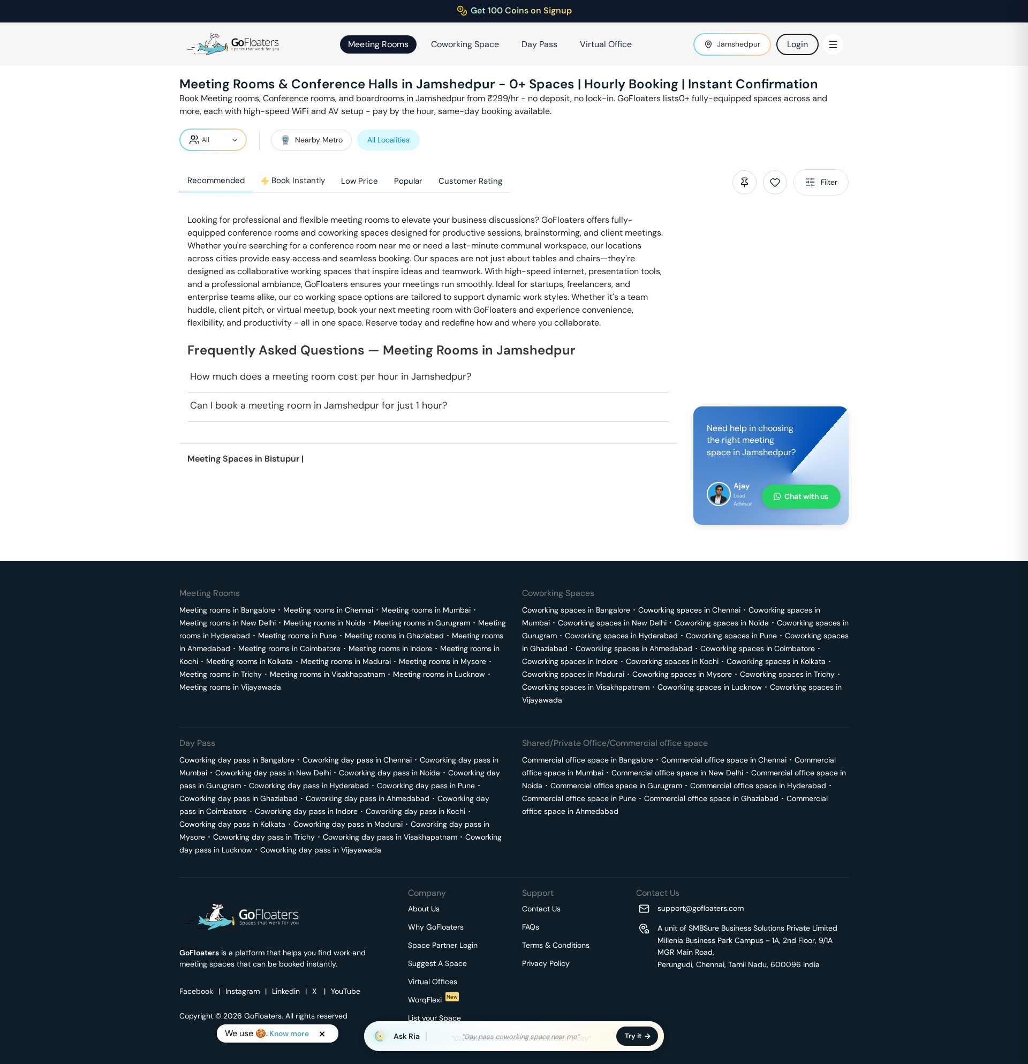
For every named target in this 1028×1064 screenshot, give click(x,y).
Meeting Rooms (378, 44)
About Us (424, 909)
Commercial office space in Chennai (724, 760)
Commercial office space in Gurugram (616, 785)
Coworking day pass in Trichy (264, 837)
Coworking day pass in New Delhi (273, 773)
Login (797, 44)
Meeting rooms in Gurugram (422, 623)
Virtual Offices (432, 981)
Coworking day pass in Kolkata (232, 824)
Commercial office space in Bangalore (587, 760)
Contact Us (541, 909)
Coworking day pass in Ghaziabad (238, 798)
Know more (289, 1033)
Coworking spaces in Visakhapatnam (585, 687)
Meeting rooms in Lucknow (439, 674)
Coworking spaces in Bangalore (576, 610)
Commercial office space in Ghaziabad (711, 798)
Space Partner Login (443, 945)
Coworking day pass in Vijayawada (320, 850)
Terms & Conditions (555, 945)
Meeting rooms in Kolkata (249, 661)
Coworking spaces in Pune (731, 635)
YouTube (345, 991)
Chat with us (806, 496)
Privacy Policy (546, 963)
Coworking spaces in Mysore (682, 674)
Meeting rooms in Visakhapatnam (327, 674)
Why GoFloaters (436, 927)
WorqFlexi (433, 1000)
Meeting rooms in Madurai (346, 661)
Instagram (242, 991)
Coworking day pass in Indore (306, 811)
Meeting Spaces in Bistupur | (245, 458)
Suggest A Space (437, 963)
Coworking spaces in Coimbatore (757, 648)
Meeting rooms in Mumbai (426, 610)
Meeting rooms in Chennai (328, 610)
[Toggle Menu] (833, 44)
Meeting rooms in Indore (390, 648)
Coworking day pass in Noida (389, 773)
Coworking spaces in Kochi (672, 661)
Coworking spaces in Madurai (573, 674)
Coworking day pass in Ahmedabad (367, 798)
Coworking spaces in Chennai (689, 610)
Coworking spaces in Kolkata (776, 661)
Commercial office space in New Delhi (677, 773)
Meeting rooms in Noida (325, 623)
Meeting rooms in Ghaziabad (394, 635)
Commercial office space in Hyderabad (758, 785)
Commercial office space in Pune (579, 798)
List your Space (434, 1018)
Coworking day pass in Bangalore (236, 760)
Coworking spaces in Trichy (787, 674)
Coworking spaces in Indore (570, 661)
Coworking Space (465, 44)
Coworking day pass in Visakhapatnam (390, 837)
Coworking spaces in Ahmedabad (634, 648)
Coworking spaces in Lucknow (709, 687)
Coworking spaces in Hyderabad (621, 635)
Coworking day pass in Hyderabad (309, 785)
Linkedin (286, 991)
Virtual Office (606, 44)
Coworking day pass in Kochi (415, 811)
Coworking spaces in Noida (722, 623)
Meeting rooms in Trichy (220, 674)
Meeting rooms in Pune (297, 635)
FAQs (530, 927)
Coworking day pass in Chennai (357, 760)
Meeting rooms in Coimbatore (289, 648)
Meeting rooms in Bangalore (227, 610)
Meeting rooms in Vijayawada (230, 687)
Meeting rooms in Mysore (442, 661)
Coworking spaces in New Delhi (612, 623)
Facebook (196, 991)
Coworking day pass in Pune (426, 785)
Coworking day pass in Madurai (348, 824)
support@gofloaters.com (700, 908)
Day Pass (539, 44)
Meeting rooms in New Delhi (227, 623)
